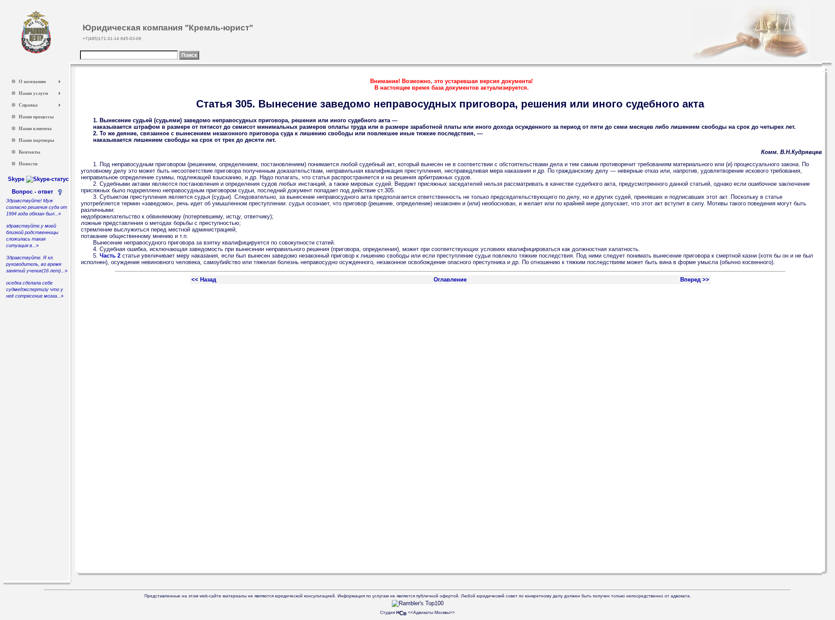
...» (36, 207)
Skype (17, 179)
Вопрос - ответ (34, 191)
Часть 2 (110, 255)
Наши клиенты (35, 128)
